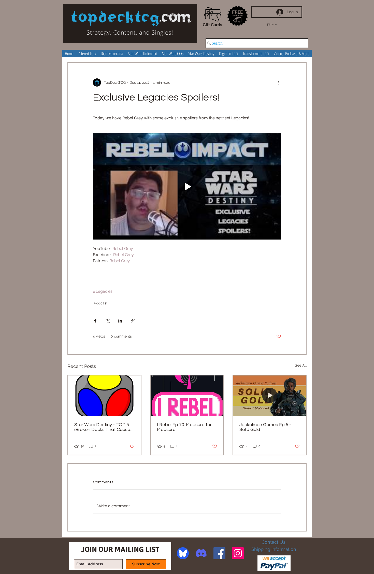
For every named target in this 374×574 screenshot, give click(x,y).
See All (301, 365)
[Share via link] (132, 320)
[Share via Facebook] (95, 320)
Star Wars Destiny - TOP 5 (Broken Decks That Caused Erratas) (103, 427)
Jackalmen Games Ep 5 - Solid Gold (265, 427)
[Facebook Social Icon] (219, 553)
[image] (183, 553)
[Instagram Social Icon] (238, 553)
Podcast (101, 303)
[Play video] (187, 186)
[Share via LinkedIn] (120, 320)
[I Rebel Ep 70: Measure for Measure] (187, 395)
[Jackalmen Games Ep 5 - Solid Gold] (269, 395)
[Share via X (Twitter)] (107, 320)
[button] (275, 24)
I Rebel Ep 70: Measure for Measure (184, 427)
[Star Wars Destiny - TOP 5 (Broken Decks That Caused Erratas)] (104, 395)
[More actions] (278, 82)
